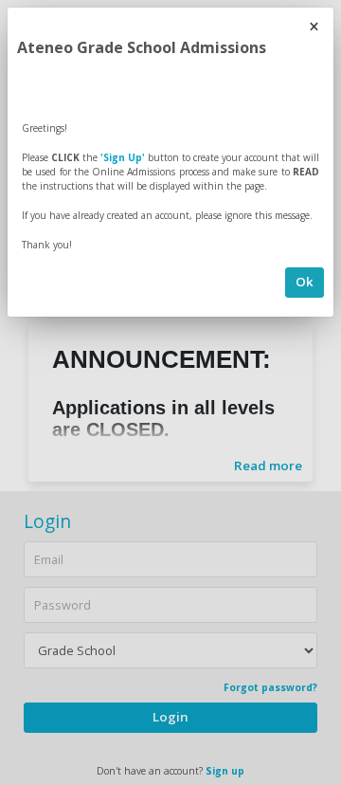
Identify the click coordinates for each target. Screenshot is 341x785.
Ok (305, 281)
